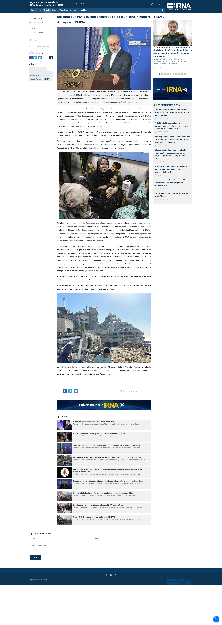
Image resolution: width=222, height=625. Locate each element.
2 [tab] (162, 74)
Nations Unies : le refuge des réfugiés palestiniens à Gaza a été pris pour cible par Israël (108, 481)
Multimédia (74, 10)
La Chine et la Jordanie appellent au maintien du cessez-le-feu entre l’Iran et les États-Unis (172, 112)
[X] (107, 575)
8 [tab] (179, 74)
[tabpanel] (172, 44)
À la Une (160, 17)
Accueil (34, 10)
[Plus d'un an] (64, 425)
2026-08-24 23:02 (162, 118)
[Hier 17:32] (172, 33)
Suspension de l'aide (37, 69)
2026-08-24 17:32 (162, 162)
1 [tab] (159, 74)
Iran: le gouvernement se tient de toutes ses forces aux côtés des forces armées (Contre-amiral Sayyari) (172, 139)
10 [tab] (185, 74)
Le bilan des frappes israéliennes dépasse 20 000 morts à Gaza (98, 505)
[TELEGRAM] (111, 575)
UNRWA (47, 79)
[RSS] (115, 575)
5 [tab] (170, 74)
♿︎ (216, 619)
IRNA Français (50, 3)
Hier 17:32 (158, 68)
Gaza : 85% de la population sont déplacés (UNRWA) (94, 517)
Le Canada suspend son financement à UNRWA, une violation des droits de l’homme (107, 457)
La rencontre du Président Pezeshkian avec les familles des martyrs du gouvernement (171, 182)
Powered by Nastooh (41, 579)
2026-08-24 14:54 (162, 188)
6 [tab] (173, 74)
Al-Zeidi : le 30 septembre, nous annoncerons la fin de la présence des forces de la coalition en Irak (171, 126)
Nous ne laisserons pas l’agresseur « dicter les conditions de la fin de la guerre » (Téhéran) (171, 169)
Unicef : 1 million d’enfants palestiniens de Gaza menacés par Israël (100, 434)
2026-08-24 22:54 (162, 132)
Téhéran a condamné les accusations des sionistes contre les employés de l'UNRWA (106, 445)
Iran (40, 10)
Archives (84, 10)
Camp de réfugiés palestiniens (36, 74)
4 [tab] (167, 74)
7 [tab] (176, 74)
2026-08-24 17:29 (162, 175)
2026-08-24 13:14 (162, 199)
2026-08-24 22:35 (162, 145)
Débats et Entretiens (60, 10)
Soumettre (35, 557)
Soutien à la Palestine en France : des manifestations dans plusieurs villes (103, 493)
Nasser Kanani (35, 79)
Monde (47, 10)
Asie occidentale (38, 32)
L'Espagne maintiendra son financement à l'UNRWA (93, 422)
